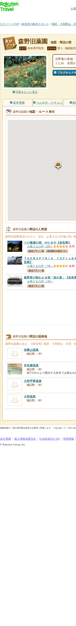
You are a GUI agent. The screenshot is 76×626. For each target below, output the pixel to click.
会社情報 (5, 438)
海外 (32, 16)
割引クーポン (66, 16)
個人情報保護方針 (25, 438)
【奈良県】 (47, 242)
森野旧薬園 (33, 41)
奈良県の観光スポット (35, 24)
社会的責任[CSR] (49, 438)
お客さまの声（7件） (40, 266)
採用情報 (68, 438)
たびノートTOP (9, 24)
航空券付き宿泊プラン (57, 251)
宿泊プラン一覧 (36, 251)
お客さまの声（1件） (40, 281)
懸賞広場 (49, 16)
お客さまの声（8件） (40, 246)
